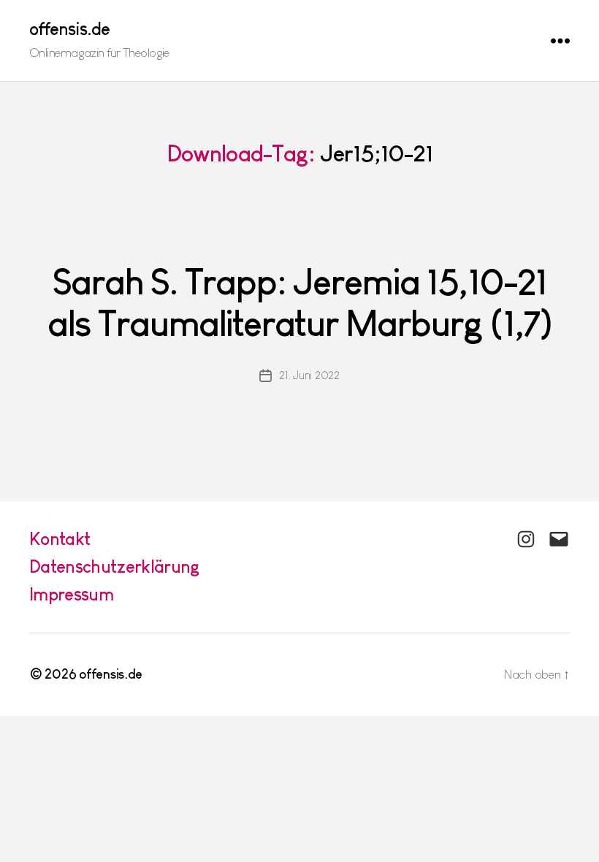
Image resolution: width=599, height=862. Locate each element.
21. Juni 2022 (309, 375)
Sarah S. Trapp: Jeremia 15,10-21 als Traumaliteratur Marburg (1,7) (299, 303)
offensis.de (69, 29)
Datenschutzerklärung (114, 566)
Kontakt (59, 539)
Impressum (71, 594)
